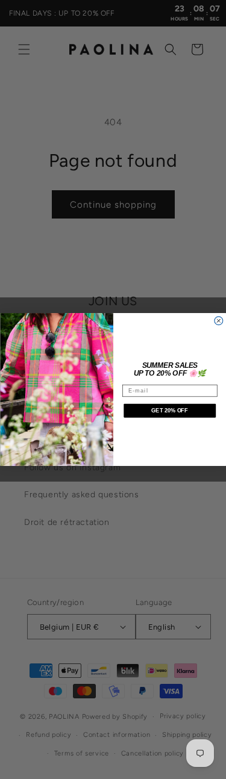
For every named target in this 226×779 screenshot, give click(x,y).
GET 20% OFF (169, 411)
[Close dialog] (218, 321)
